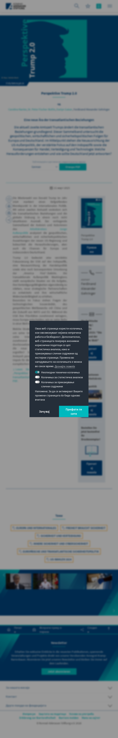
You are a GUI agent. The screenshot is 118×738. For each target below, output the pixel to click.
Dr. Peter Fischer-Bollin (41, 109)
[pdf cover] (91, 213)
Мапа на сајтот (91, 718)
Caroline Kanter (17, 109)
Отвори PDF (72, 167)
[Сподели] (9, 220)
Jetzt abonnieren (59, 671)
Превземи (91, 249)
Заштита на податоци (52, 714)
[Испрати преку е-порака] (9, 213)
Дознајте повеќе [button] (65, 366)
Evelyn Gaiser (64, 109)
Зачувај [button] (44, 411)
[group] (18, 592)
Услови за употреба (81, 714)
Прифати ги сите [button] (74, 411)
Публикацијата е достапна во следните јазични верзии (59, 161)
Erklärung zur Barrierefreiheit (37, 718)
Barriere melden (69, 718)
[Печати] (9, 206)
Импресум (29, 714)
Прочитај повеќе (91, 353)
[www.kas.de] (16, 6)
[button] (4, 575)
